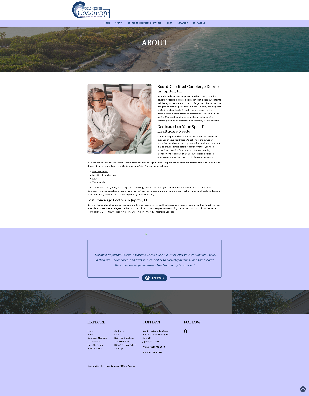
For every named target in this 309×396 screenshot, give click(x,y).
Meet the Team (100, 171)
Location (182, 23)
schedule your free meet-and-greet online (108, 208)
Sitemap (118, 348)
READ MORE (157, 278)
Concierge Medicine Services (144, 23)
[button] (303, 389)
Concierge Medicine (97, 338)
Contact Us (199, 23)
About (118, 23)
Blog (169, 23)
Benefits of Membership (104, 175)
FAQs (94, 178)
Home (107, 23)
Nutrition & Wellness (124, 338)
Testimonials (98, 182)
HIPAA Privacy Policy (125, 345)
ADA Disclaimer (122, 341)
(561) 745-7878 (157, 347)
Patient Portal (95, 348)
